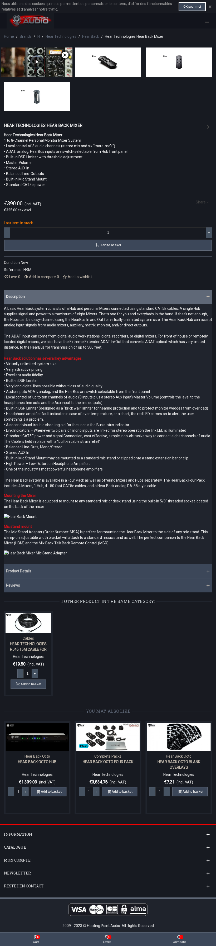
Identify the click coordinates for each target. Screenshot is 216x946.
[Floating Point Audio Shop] (30, 20)
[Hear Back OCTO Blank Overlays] (178, 737)
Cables (28, 638)
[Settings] (207, 21)
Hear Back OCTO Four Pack (108, 762)
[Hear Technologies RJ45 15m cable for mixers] (208, 127)
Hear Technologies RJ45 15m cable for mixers (28, 649)
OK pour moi (192, 6)
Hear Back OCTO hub (37, 762)
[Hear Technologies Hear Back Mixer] (108, 74)
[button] (108, 297)
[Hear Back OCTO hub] (37, 737)
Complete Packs (107, 756)
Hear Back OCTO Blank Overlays (179, 764)
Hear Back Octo (37, 756)
